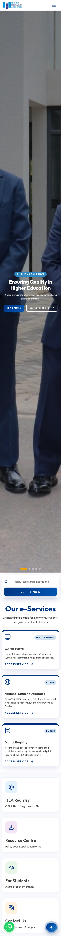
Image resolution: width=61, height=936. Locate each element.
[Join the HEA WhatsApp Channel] (9, 927)
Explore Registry (42, 313)
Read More (14, 313)
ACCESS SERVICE (16, 664)
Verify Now (31, 592)
